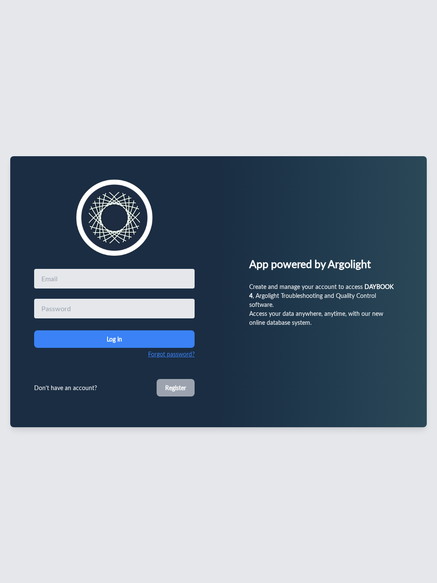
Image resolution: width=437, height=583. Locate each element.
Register (175, 388)
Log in (114, 339)
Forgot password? (171, 354)
